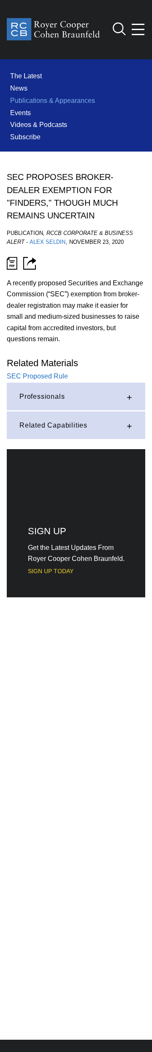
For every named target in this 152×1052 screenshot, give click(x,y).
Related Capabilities (53, 425)
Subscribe (25, 137)
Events (20, 112)
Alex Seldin (47, 242)
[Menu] (138, 29)
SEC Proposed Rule (37, 376)
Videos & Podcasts (38, 124)
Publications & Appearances (52, 100)
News (18, 88)
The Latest (26, 76)
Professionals (42, 396)
